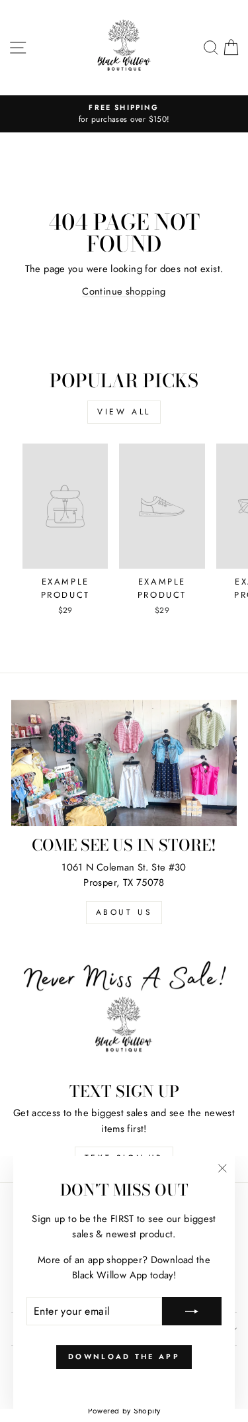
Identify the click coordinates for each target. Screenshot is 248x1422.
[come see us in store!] (124, 763)
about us (124, 912)
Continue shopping (123, 291)
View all (124, 412)
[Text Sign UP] (124, 1008)
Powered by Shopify (124, 1411)
